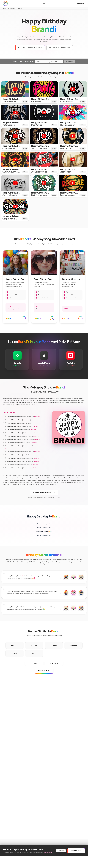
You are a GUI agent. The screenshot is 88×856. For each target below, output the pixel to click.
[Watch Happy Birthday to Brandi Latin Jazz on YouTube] (5, 416)
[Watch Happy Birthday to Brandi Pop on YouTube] (5, 429)
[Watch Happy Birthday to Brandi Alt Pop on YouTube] (5, 423)
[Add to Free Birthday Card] (66, 577)
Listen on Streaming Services (45, 492)
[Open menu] (44, 3)
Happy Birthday (12, 8)
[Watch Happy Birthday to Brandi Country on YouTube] (5, 436)
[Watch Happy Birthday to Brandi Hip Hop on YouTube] (5, 432)
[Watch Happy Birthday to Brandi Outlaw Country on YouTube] (5, 445)
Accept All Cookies (76, 850)
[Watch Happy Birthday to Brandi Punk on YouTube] (5, 419)
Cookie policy (48, 852)
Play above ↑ (37, 416)
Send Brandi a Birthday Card (61, 47)
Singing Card (80, 3)
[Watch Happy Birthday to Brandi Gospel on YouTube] (5, 467)
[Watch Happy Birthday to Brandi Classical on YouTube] (5, 458)
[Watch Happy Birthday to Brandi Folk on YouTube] (5, 442)
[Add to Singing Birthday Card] (73, 577)
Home (4, 8)
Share (25, 101)
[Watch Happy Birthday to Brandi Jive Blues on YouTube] (5, 451)
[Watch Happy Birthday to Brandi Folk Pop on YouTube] (5, 461)
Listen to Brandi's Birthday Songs (31, 47)
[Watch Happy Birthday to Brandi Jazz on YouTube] (5, 454)
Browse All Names (44, 671)
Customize (61, 850)
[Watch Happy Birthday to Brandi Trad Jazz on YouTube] (5, 439)
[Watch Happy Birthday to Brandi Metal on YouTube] (5, 426)
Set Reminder (69, 61)
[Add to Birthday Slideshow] (81, 577)
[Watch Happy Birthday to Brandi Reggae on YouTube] (5, 464)
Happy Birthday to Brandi (20, 416)
